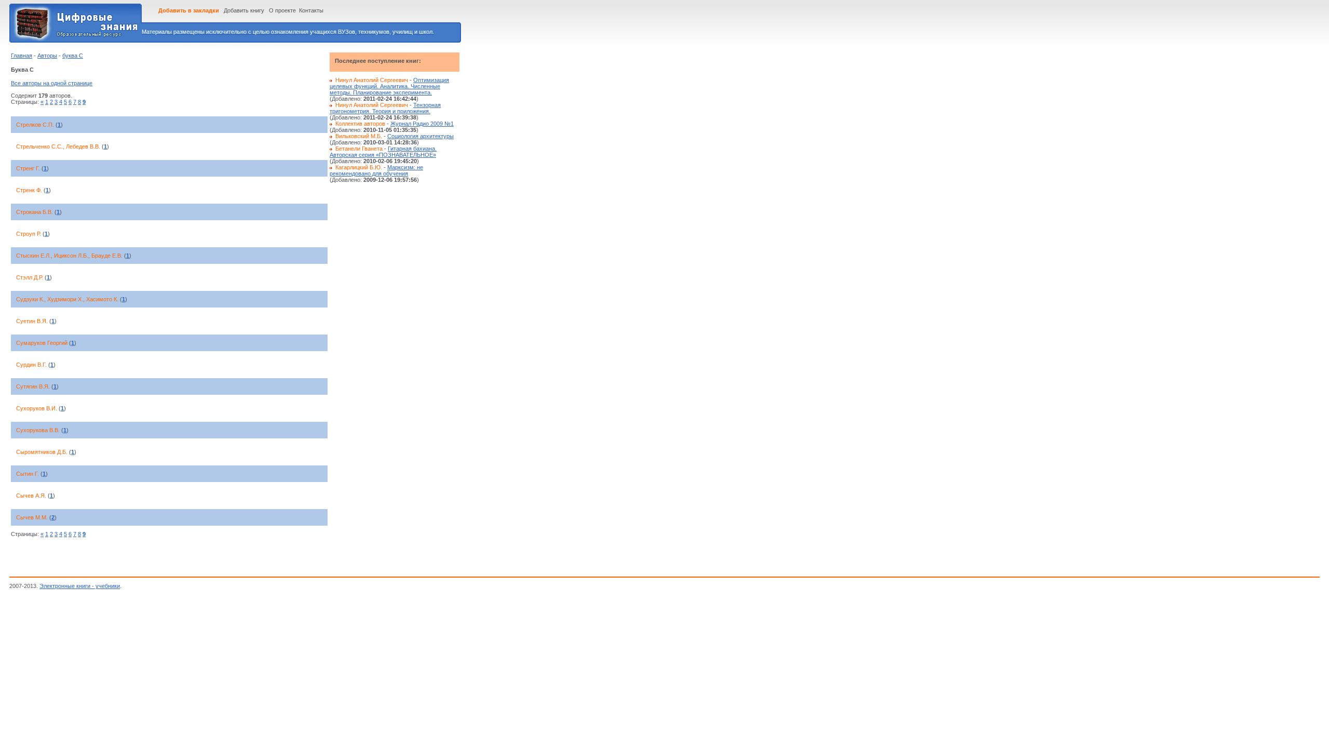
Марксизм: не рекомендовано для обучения (376, 170)
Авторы (47, 55)
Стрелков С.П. (35, 125)
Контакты (311, 10)
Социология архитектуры (420, 136)
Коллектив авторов (360, 124)
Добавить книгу (244, 10)
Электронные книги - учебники (79, 586)
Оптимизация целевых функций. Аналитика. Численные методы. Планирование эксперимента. (389, 86)
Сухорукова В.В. (38, 430)
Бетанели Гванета (359, 148)
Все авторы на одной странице (51, 83)
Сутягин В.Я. (33, 386)
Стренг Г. (28, 168)
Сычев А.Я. (31, 495)
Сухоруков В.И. (36, 408)
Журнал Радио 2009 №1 (422, 124)
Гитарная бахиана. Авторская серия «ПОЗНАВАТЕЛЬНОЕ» (383, 151)
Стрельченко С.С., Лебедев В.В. (58, 146)
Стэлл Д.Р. (29, 277)
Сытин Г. (27, 474)
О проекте (282, 10)
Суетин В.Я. (32, 321)
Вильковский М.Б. (358, 136)
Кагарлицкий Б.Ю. (358, 167)
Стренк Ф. (29, 190)
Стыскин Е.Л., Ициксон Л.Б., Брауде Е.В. (69, 255)
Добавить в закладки (188, 10)
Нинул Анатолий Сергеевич (371, 80)
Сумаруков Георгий (41, 343)
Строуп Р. (28, 234)
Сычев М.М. (32, 517)
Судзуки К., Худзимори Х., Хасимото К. (67, 299)
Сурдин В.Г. (31, 365)
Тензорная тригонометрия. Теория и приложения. (385, 108)
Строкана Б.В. (34, 212)
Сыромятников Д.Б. (41, 452)
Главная (21, 55)
